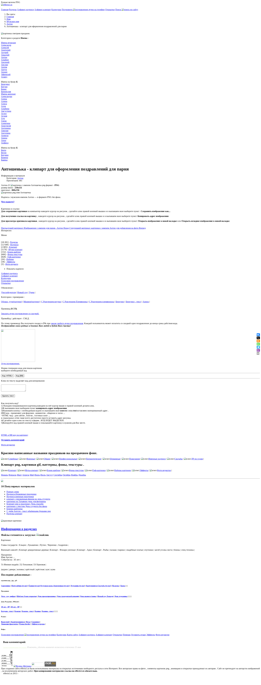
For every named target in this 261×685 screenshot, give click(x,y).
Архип (4, 72)
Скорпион (35, 622)
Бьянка (4, 160)
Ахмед (4, 77)
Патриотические (93, 459)
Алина (4, 101)
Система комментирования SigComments (15, 647)
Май (32, 475)
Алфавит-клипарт (9, 276)
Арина (4, 138)
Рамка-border (24, 624)
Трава (122, 586)
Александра (6, 96)
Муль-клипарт (31, 470)
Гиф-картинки (14, 257)
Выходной (5, 622)
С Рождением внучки (51, 301)
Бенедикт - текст (133, 301)
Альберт (5, 60)
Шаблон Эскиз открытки (27, 596)
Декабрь (82, 475)
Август (49, 475)
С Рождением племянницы (101, 301)
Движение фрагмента (9, 624)
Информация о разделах (19, 529)
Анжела (4, 135)
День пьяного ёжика (88, 596)
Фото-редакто (11, 264)
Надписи (14, 244)
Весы (28, 622)
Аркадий (5, 55)
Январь (4, 475)
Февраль (12, 475)
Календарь (56, 9)
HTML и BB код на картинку (14, 435)
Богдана (4, 155)
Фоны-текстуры (14, 254)
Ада (3, 118)
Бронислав (6, 91)
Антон (4, 57)
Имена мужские (8, 43)
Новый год (22, 292)
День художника (120, 596)
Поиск (118, 9)
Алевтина (5, 123)
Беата (3, 150)
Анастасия (6, 126)
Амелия (4, 130)
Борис (4, 89)
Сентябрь (57, 475)
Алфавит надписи (25, 9)
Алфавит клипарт (42, 9)
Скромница (5, 586)
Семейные (13, 459)
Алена (4, 99)
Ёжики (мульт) (34, 586)
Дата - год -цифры (8, 596)
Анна (3, 140)
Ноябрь (74, 475)
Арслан (4, 65)
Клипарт (13, 247)
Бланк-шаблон (14, 252)
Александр (6, 45)
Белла (3, 152)
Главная (4, 9)
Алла (3, 106)
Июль (43, 475)
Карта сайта (72, 635)
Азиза (4, 121)
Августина (6, 111)
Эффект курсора (38, 624)
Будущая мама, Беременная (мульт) (55, 586)
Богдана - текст (7, 611)
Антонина (6, 128)
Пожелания (134, 459)
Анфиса (4, 143)
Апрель (25, 475)
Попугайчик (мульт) (19, 586)
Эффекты (10, 262)
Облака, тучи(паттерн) (11, 301)
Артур (4, 69)
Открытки (110, 9)
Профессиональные (68, 459)
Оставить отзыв (138, 635)
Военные (31, 459)
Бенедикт (5, 84)
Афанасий (5, 74)
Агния (4, 116)
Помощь (126, 635)
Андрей (4, 52)
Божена (4, 157)
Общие (47, 459)
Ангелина (5, 133)
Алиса (4, 104)
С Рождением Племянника (75, 301)
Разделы (13, 9)
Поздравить (67, 9)
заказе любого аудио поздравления (67, 323)
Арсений (5, 62)
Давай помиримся (17, 622)
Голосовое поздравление (12, 281)
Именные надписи (157, 459)
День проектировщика (47, 596)
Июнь (37, 475)
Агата (4, 113)
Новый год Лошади (105, 596)
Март (19, 475)
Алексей (5, 47)
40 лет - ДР (15, 607)
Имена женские (8, 94)
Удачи (31, 292)
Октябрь (66, 475)
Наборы (10, 259)
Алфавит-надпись (9, 273)
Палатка (115, 586)
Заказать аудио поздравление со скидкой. (20, 313)
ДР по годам (197, 459)
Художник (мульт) (78, 586)
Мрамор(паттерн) (32, 301)
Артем (4, 67)
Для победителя (8, 292)
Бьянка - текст (48, 611)
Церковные (115, 459)
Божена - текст (28, 611)
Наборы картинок (122, 470)
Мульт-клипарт (15, 249)
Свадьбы (178, 459)
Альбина (5, 108)
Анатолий (5, 50)
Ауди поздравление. (10, 363)
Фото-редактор (8, 445)
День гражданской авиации (68, 596)
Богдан (4, 87)
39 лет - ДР (5, 607)
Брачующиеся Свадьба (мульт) (98, 586)
